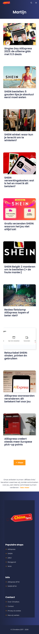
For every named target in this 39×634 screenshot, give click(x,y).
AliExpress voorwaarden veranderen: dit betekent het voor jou (19, 398)
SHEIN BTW (12, 586)
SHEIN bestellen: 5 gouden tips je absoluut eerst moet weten (19, 94)
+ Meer (19, 462)
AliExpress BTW (14, 582)
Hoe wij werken (13, 615)
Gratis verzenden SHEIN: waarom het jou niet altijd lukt (19, 226)
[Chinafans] (5, 2)
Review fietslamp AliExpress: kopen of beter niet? (16, 312)
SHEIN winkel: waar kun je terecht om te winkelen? (18, 137)
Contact (11, 606)
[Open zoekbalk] (31, 2)
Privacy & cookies (14, 611)
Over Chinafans (13, 602)
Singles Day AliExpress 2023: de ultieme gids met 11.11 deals (18, 51)
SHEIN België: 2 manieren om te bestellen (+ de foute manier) (19, 269)
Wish (10, 566)
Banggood (12, 562)
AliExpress (11, 549)
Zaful (9, 558)
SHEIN (10, 554)
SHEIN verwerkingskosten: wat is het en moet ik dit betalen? (19, 182)
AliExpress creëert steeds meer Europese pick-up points (18, 441)
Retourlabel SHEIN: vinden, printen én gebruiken (15, 355)
